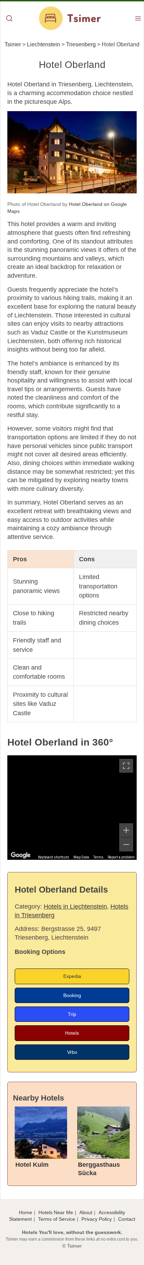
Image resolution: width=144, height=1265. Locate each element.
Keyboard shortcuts (53, 857)
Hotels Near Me (55, 1212)
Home (25, 1212)
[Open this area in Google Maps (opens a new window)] (20, 855)
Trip (72, 1014)
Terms (98, 857)
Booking (72, 995)
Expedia (72, 976)
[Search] (9, 19)
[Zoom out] (126, 844)
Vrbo (72, 1052)
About (85, 1212)
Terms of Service (56, 1219)
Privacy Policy (96, 1219)
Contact (126, 1219)
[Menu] (138, 19)
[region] (72, 807)
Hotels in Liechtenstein (75, 906)
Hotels (72, 1033)
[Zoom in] (126, 830)
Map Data (81, 857)
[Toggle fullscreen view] (126, 766)
